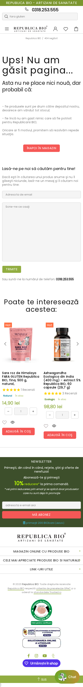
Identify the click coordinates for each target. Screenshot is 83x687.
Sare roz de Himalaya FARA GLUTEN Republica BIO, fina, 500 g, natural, (20, 378)
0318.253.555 (45, 10)
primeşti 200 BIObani (44, 523)
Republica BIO (30, 28)
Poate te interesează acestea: (41, 305)
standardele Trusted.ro (47, 592)
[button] (4, 422)
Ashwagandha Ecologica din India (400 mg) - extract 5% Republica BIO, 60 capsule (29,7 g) (62, 380)
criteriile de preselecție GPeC (53, 588)
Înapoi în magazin (41, 148)
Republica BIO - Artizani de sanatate (41, 3)
